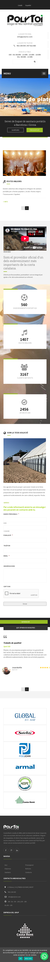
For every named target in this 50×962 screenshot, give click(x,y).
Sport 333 (6, 646)
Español (28, 5)
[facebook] (5, 850)
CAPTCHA (6, 586)
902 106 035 (21, 45)
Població (8, 535)
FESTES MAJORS (14, 181)
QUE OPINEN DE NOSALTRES (25, 628)
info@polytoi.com (24, 37)
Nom (5, 523)
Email (6, 556)
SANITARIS (15, 130)
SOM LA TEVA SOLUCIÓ (17, 432)
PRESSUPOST (34, 130)
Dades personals (11, 514)
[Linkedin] (17, 850)
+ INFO (5, 202)
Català (20, 5)
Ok (21, 958)
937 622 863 (31, 45)
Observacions (9, 566)
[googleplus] (11, 850)
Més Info (28, 958)
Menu (7, 73)
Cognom (6, 531)
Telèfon (6, 546)
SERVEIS (6, 503)
